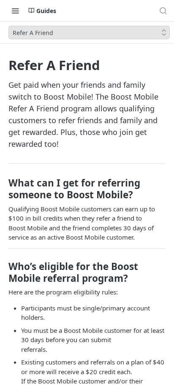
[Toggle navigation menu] (15, 10)
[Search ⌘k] (163, 10)
